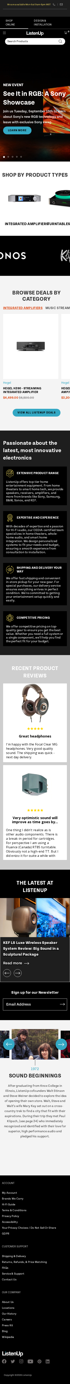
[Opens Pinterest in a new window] (41, 1361)
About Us (8, 1302)
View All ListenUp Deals (37, 412)
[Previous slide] (7, 973)
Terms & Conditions (14, 1210)
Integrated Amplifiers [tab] (23, 308)
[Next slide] (18, 973)
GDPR (5, 1233)
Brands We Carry (13, 1198)
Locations (8, 1308)
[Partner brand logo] (46, 256)
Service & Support (13, 1273)
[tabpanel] (36, 359)
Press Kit (7, 1325)
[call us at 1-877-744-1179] (55, 4)
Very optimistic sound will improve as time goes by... (35, 819)
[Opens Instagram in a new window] (22, 1361)
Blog (5, 1331)
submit (62, 1004)
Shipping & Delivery (14, 1256)
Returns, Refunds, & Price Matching (24, 1262)
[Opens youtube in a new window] (32, 1361)
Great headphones (35, 736)
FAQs (5, 1268)
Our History (9, 1313)
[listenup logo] (35, 33)
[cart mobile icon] (65, 33)
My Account (9, 1192)
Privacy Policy (10, 1216)
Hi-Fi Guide (8, 1204)
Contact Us (9, 1279)
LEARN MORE (17, 130)
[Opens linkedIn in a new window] (49, 1361)
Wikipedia (8, 1337)
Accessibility (10, 1222)
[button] (4, 157)
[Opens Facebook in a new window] (5, 1361)
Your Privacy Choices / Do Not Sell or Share (29, 1227)
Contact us (61, 4)
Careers (7, 1319)
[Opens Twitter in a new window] (14, 1361)
